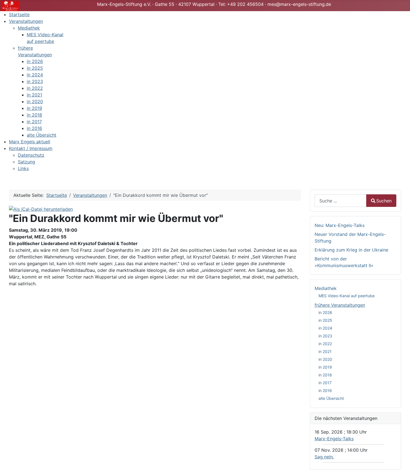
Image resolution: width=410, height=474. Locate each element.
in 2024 (325, 328)
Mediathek (326, 288)
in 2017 (325, 382)
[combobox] (340, 200)
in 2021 (325, 351)
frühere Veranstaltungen (340, 305)
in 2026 (325, 312)
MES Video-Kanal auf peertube (347, 295)
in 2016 (325, 390)
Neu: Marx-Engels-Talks (340, 225)
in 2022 (325, 343)
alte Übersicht (331, 398)
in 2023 (325, 335)
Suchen (384, 201)
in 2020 (325, 359)
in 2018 (325, 375)
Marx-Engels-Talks (334, 438)
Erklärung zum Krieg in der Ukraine (351, 250)
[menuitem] (19, 14)
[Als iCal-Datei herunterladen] (41, 208)
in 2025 (325, 320)
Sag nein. (324, 457)
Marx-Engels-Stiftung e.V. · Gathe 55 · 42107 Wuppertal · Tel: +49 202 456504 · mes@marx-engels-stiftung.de (214, 4)
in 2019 (325, 367)
